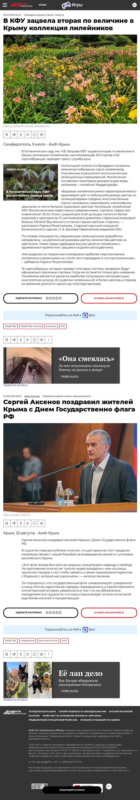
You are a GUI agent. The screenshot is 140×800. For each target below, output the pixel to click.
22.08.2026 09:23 (12, 396)
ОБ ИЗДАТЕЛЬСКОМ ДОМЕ (42, 711)
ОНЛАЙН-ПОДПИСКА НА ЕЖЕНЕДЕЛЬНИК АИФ (82, 711)
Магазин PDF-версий (120, 711)
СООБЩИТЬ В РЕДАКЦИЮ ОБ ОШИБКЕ (100, 720)
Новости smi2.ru (15, 385)
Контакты (34, 716)
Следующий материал (72, 790)
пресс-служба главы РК (16, 514)
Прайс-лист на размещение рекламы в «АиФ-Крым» (72, 716)
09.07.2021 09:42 (12, 15)
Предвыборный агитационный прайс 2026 (53, 720)
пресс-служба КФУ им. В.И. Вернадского (26, 126)
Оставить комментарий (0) (109, 298)
